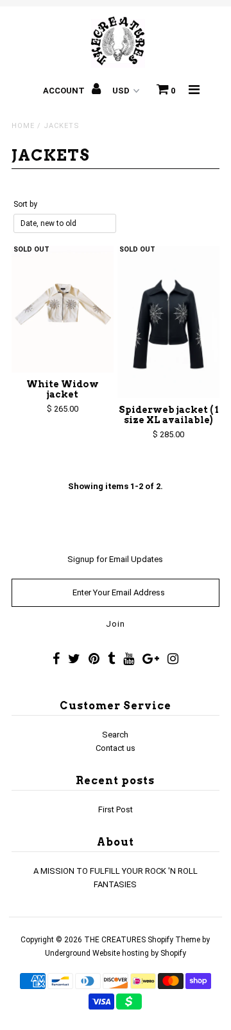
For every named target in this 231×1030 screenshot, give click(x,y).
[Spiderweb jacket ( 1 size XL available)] (168, 322)
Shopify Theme (174, 939)
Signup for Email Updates (115, 559)
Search (115, 734)
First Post (115, 809)
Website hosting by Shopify (139, 953)
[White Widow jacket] (63, 309)
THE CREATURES (115, 939)
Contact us (115, 748)
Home (23, 126)
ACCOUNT (65, 90)
